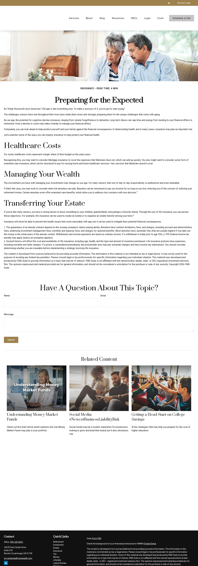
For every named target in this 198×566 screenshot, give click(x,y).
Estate (56, 548)
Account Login (183, 3)
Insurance (57, 551)
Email (103, 295)
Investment (58, 545)
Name (7, 295)
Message (9, 314)
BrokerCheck (150, 544)
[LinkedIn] (169, 3)
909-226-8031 (16, 542)
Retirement (58, 542)
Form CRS (96, 538)
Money (56, 557)
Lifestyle (57, 560)
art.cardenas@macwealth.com (18, 558)
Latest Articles (59, 563)
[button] (74, 18)
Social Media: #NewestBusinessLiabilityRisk (94, 417)
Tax (55, 554)
